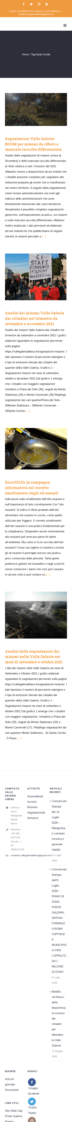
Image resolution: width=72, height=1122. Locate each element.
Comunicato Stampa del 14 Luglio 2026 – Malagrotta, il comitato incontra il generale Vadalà (58, 825)
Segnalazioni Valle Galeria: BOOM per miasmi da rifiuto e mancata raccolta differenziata (31, 109)
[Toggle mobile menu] (65, 25)
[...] (44, 236)
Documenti (11, 1089)
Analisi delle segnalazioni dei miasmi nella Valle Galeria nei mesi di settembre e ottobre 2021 (31, 615)
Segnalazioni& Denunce (36, 815)
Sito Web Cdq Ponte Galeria (13, 1113)
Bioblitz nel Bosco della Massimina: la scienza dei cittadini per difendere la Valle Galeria (58, 1018)
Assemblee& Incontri (35, 799)
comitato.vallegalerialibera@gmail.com (36, 14)
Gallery (41, 109)
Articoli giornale (10, 1081)
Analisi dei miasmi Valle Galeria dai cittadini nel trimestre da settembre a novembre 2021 (31, 277)
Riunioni (32, 807)
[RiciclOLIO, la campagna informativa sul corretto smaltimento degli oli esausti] (36, 448)
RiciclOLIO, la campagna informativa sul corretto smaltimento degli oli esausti (31, 448)
